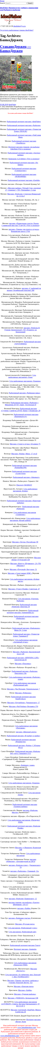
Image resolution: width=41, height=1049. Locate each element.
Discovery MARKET (24, 485)
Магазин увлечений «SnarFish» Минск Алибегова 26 (26, 1011)
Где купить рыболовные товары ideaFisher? (16, 30)
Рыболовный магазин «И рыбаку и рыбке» (23, 736)
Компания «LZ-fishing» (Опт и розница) (23, 159)
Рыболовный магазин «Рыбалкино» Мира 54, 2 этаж (26, 629)
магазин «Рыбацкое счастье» (20, 918)
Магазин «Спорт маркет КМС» (20, 573)
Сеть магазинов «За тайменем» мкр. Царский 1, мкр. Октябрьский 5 (23, 976)
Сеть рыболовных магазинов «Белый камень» (25, 519)
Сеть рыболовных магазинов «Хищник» (25, 381)
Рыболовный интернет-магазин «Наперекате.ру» (26, 415)
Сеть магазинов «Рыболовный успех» (22, 928)
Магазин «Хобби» (25, 990)
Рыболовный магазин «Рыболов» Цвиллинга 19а (25, 672)
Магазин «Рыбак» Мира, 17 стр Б (24, 454)
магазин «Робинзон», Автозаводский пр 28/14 (21, 860)
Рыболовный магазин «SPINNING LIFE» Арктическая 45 (23, 659)
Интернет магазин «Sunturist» (25, 949)
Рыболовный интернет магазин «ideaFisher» (24, 122)
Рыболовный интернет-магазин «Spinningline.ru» (22, 611)
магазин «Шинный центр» (26, 732)
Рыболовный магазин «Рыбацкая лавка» (24, 393)
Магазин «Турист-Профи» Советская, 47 (24, 589)
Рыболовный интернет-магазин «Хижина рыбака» (25, 805)
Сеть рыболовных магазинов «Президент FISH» (24, 964)
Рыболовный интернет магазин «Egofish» (24, 180)
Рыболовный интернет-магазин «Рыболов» (24, 125)
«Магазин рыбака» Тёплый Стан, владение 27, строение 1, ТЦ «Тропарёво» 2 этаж (23, 189)
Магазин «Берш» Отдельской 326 (26, 559)
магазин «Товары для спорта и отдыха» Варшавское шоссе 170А (24, 230)
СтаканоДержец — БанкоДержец (15, 48)
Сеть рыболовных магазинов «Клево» (25, 490)
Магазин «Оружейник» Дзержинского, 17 (23, 703)
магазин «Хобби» (24, 908)
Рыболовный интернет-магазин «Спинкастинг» (24, 170)
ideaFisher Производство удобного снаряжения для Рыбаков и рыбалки (19, 9)
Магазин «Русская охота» (25, 924)
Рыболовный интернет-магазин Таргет (25, 945)
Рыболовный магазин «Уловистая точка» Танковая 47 (26, 635)
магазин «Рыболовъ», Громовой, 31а (24, 871)
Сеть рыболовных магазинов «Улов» (22, 376)
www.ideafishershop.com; (26, 1027)
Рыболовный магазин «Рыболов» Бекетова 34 (24, 606)
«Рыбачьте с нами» (27, 765)
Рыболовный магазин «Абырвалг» (26, 477)
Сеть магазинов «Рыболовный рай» (22, 932)
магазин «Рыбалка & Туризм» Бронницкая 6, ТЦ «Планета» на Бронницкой (22, 330)
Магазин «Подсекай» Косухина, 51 (23, 569)
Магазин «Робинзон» (23, 693)
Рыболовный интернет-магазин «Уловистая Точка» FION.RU (24, 130)
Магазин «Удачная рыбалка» (25, 994)
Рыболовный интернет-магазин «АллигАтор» (24, 472)
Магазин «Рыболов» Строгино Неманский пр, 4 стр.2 (24, 195)
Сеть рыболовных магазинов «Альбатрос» (24, 513)
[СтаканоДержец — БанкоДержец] (16, 91)
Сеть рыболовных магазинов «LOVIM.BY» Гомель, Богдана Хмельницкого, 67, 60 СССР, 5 (20, 1004)
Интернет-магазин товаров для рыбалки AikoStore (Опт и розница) (24, 148)
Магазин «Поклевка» (23, 664)
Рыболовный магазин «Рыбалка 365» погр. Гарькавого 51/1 (25, 752)
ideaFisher (12, 105)
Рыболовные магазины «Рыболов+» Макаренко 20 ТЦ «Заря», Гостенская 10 (22, 404)
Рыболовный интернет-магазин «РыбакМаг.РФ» (24, 467)
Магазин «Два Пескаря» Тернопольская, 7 (23, 689)
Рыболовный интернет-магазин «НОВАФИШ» (24, 175)
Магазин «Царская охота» (24, 986)
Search (2, 3)
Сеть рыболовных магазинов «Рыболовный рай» (24, 684)
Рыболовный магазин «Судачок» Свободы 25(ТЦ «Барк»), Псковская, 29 (20, 410)
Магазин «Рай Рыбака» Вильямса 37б (23, 706)
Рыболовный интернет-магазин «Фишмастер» (23, 741)
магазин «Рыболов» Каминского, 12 (23, 899)
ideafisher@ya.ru (19, 26)
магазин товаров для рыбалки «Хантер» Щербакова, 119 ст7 (24, 903)
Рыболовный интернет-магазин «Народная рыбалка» (23, 502)
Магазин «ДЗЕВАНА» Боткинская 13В (23, 998)
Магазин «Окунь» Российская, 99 (25, 542)
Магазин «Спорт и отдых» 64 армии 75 (25, 444)
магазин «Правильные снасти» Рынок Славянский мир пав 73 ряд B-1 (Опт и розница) (20, 224)
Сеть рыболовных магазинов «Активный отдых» (25, 641)
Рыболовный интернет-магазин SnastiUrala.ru (23, 698)
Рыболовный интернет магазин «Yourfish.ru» (24, 142)
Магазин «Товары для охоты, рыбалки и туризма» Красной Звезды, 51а (22, 982)
